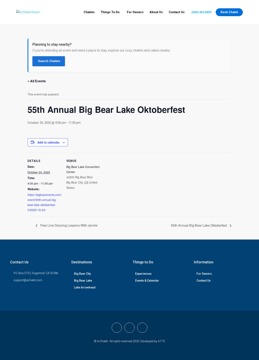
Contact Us (177, 12)
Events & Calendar (147, 280)
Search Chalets (48, 61)
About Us (156, 12)
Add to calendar (48, 142)
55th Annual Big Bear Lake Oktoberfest (199, 225)
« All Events (37, 81)
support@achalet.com (28, 280)
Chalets (89, 12)
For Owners (135, 12)
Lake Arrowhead (85, 287)
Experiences (143, 273)
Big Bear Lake (83, 280)
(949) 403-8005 (202, 12)
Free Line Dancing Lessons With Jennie (68, 225)
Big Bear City (82, 273)
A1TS (161, 341)
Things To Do (110, 12)
